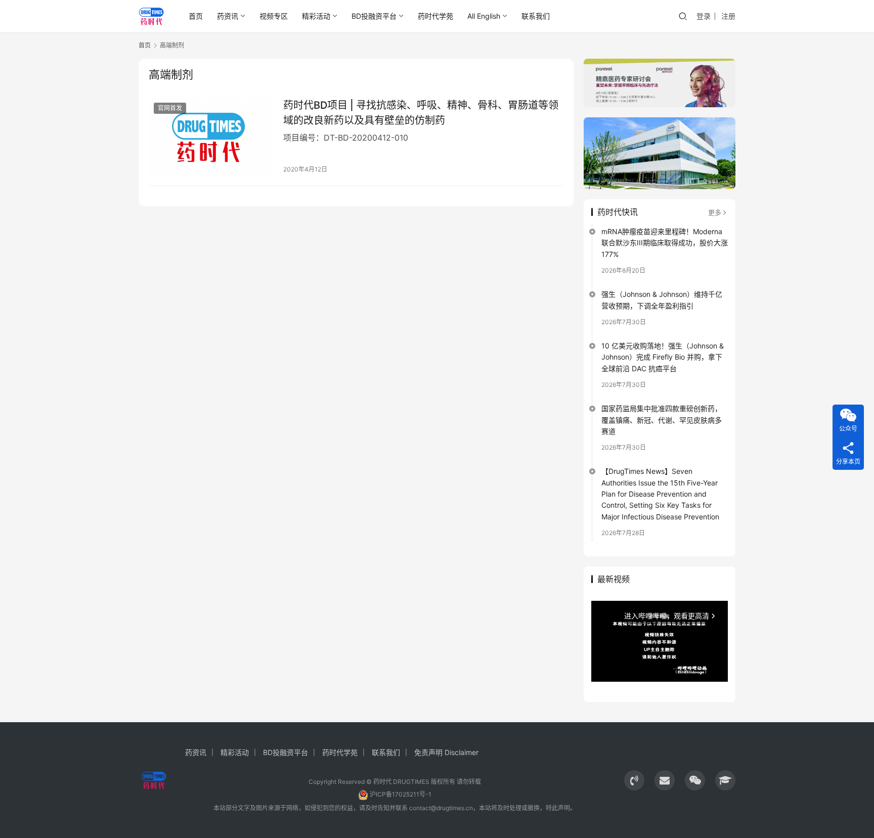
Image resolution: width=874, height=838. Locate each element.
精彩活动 (316, 16)
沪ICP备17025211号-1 (400, 794)
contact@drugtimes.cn (441, 808)
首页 (196, 16)
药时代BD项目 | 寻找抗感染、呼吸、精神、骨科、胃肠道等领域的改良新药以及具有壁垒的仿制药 (420, 112)
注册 (728, 16)
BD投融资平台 (374, 16)
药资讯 (227, 16)
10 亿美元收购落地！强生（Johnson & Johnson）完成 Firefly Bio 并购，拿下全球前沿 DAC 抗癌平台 (662, 357)
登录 (703, 16)
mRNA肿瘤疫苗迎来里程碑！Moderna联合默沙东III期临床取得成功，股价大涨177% (664, 242)
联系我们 (535, 16)
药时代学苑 (435, 16)
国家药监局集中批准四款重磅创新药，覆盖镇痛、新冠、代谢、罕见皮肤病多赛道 (661, 419)
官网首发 (170, 108)
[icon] (634, 780)
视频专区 (273, 16)
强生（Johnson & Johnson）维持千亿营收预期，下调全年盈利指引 (661, 300)
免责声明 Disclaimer (446, 752)
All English (483, 16)
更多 (714, 212)
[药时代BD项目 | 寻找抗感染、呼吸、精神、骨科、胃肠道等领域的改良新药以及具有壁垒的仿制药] (211, 136)
